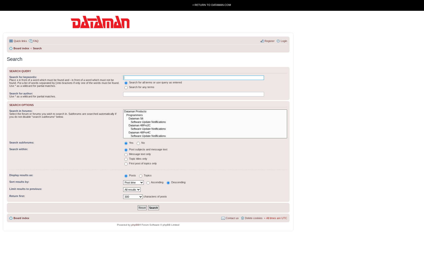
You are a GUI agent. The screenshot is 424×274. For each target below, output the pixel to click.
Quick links (20, 40)
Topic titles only (137, 158)
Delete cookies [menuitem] (254, 218)
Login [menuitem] (284, 40)
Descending (178, 182)
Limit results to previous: (25, 188)
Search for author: (21, 93)
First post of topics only (142, 163)
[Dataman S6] (205, 118)
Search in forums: (20, 110)
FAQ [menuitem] (36, 40)
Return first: (17, 196)
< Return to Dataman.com (211, 4)
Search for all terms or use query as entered (155, 82)
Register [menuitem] (270, 40)
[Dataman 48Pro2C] (205, 125)
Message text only (139, 154)
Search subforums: (21, 142)
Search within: (18, 149)
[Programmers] (205, 115)
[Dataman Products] (205, 111)
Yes (130, 142)
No (143, 142)
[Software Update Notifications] (205, 122)
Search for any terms (141, 87)
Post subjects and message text (147, 149)
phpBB (135, 224)
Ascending (156, 182)
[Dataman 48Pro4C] (205, 132)
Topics (147, 175)
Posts (132, 175)
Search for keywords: (23, 77)
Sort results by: (19, 181)
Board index (21, 218)
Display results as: (21, 175)
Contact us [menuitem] (232, 218)
